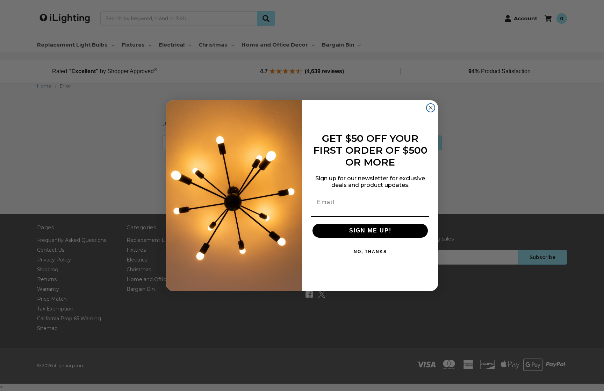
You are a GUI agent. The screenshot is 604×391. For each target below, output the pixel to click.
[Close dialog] (430, 108)
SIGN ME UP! (370, 230)
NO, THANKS (370, 251)
